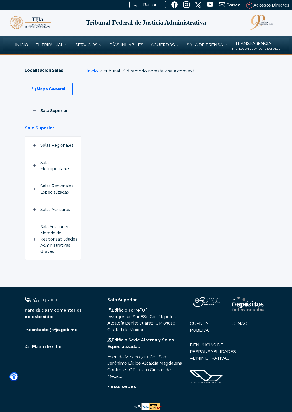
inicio (92, 70)
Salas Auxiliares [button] (55, 209)
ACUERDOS (163, 44)
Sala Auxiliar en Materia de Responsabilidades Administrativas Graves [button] (58, 239)
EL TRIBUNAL (49, 44)
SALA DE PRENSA (205, 44)
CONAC (239, 323)
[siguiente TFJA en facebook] (174, 5)
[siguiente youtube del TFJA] (210, 5)
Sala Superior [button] (54, 110)
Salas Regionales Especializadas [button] (56, 189)
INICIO (21, 44)
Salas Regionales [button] (56, 145)
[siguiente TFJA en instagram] (186, 5)
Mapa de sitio (46, 346)
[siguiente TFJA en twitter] (198, 4)
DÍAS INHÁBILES (126, 44)
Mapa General (50, 89)
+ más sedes (121, 386)
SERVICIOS (86, 44)
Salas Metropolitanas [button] (55, 165)
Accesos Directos (271, 5)
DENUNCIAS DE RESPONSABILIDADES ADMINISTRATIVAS (213, 351)
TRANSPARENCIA (253, 43)
